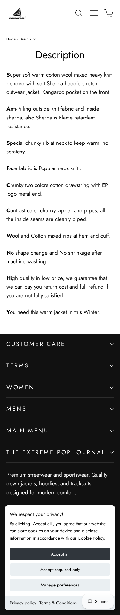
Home (11, 39)
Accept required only (60, 569)
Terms (17, 365)
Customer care (36, 344)
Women (20, 387)
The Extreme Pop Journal (56, 452)
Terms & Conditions (58, 603)
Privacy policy (23, 603)
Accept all (60, 554)
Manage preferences (60, 585)
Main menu (27, 430)
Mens (16, 409)
